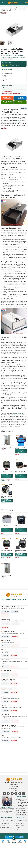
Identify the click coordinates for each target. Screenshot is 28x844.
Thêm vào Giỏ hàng (7, 102)
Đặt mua (20, 102)
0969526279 (18, 93)
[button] (23, 2)
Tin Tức (3, 825)
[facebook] (4, 793)
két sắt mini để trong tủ (15, 233)
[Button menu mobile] (2, 3)
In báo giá (20, 98)
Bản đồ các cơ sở (20, 825)
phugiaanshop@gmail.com (15, 790)
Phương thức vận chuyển (21, 812)
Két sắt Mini (4, 57)
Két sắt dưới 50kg (20, 55)
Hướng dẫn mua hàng (21, 814)
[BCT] (9, 837)
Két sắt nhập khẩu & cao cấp (15, 8)
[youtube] (12, 793)
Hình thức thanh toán (20, 810)
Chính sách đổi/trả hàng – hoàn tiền (22, 800)
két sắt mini (19, 120)
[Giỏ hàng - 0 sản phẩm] (25, 3)
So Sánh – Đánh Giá (6, 827)
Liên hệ (17, 829)
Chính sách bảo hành (20, 808)
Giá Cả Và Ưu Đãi (5, 823)
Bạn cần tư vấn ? (7, 98)
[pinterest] (15, 793)
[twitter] (8, 793)
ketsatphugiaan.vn (15, 788)
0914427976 (8, 93)
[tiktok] (19, 793)
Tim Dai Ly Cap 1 (20, 823)
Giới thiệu (18, 827)
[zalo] (23, 793)
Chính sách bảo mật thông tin (22, 803)
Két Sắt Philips (22, 57)
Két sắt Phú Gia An (5, 8)
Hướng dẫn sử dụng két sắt (22, 806)
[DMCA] (19, 837)
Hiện (25, 108)
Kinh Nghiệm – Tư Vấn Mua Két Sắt (8, 821)
